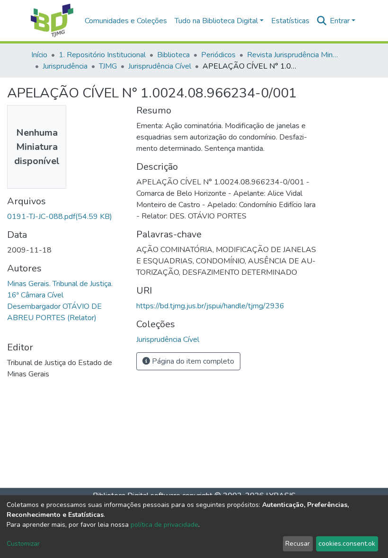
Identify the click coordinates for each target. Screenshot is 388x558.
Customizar (23, 543)
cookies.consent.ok (346, 543)
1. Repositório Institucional (102, 55)
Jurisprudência (65, 66)
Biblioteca (173, 55)
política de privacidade (164, 524)
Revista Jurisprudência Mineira (294, 55)
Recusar (297, 543)
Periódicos (218, 55)
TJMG (108, 66)
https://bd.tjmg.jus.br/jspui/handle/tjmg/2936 (210, 306)
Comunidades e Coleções (126, 21)
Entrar (340, 21)
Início (39, 55)
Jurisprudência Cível (159, 66)
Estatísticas (290, 21)
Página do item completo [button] (192, 361)
